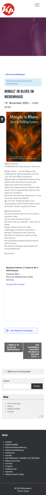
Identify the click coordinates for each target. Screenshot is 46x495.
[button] (2, 119)
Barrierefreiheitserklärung (15, 447)
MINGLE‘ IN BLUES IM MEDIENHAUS (13, 347)
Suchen (6, 381)
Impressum (10, 453)
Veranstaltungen (14, 403)
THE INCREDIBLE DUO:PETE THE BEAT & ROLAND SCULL (33, 351)
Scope (26, 491)
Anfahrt (8, 442)
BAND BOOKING (14, 409)
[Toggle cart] (42, 3)
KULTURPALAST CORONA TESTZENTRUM (22, 458)
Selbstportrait (11, 469)
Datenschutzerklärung (14, 450)
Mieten (10, 406)
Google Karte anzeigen (15, 284)
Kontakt (11, 412)
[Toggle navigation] (37, 5)
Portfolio (9, 464)
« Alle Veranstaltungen (14, 74)
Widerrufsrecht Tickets (14, 474)
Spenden (9, 472)
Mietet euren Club (12, 461)
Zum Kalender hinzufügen (21, 330)
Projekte (8, 466)
